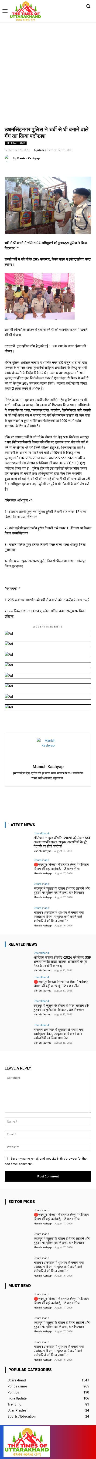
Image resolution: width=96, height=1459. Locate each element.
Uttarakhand (15, 143)
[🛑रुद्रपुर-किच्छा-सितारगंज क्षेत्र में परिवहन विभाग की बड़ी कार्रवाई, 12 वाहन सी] (18, 868)
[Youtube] (78, 6)
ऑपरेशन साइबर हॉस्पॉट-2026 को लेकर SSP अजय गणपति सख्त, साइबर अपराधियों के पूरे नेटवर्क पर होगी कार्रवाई (62, 842)
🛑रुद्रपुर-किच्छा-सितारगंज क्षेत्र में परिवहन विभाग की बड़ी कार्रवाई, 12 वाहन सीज (61, 867)
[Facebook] (57, 6)
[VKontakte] (79, 1442)
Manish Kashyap (28, 158)
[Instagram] (64, 6)
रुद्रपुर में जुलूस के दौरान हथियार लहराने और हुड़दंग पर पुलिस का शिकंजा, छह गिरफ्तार (62, 890)
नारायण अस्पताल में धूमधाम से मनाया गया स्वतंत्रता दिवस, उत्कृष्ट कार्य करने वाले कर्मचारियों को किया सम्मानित (59, 916)
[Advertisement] (48, 72)
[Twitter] (71, 6)
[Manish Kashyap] (9, 158)
